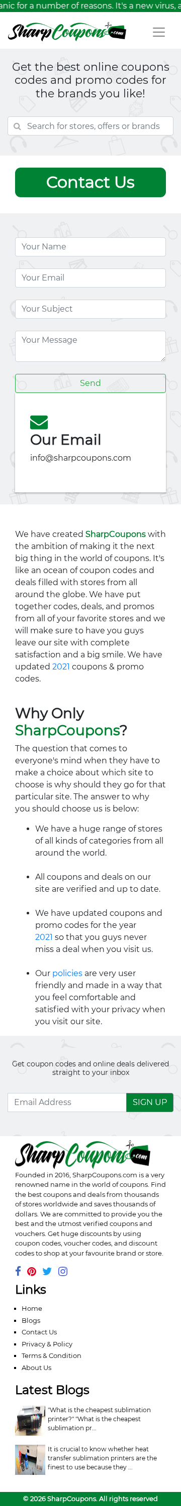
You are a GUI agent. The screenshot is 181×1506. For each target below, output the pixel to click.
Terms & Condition (51, 1355)
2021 (61, 666)
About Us (36, 1367)
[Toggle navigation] (159, 32)
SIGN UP (150, 1102)
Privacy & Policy (47, 1344)
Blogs (31, 1320)
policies (67, 973)
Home (32, 1308)
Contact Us (39, 1332)
